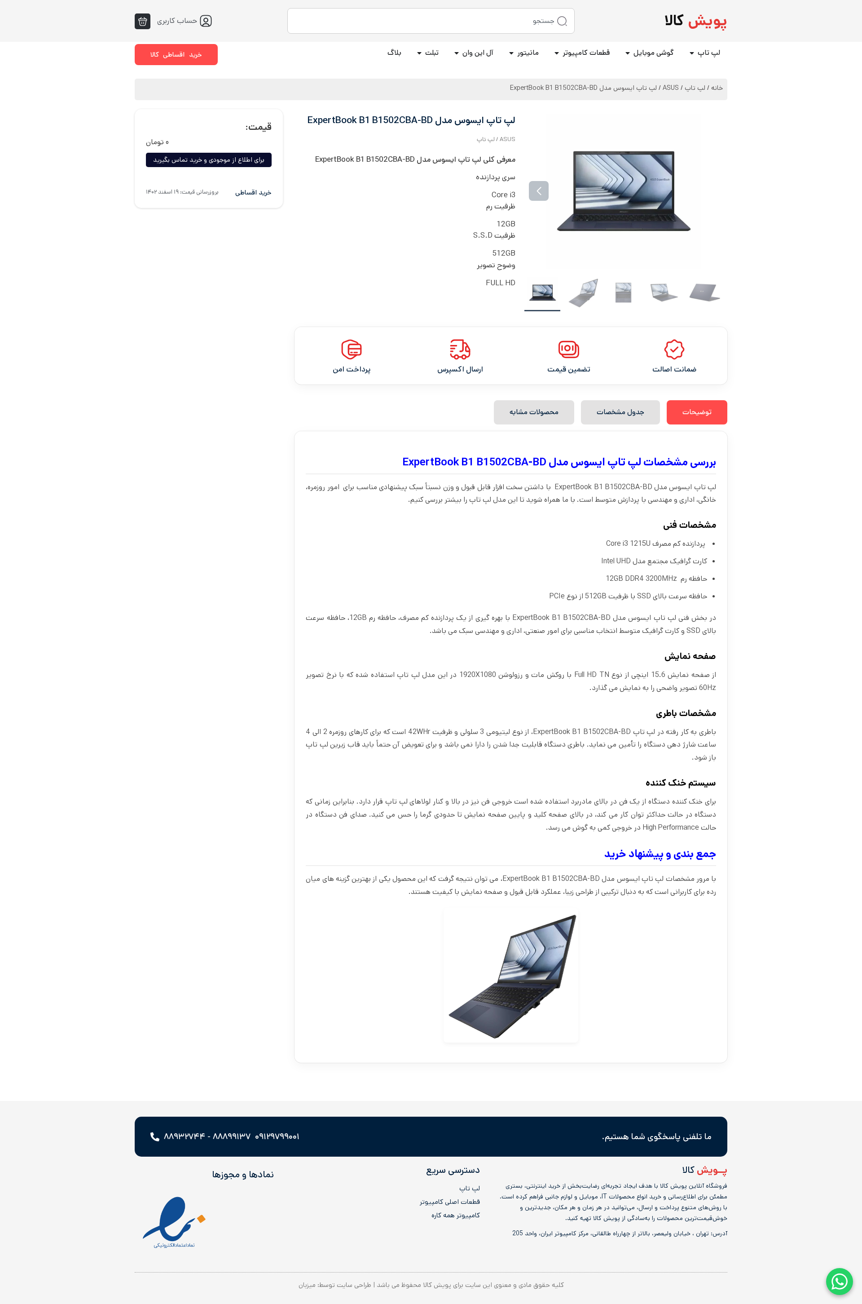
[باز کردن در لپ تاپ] (691, 53)
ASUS (671, 88)
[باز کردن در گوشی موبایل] (627, 53)
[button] (708, 191)
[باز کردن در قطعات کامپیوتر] (556, 53)
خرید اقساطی (253, 192)
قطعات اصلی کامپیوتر (449, 1202)
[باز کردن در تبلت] (419, 53)
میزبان (307, 1285)
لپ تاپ (695, 88)
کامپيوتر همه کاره (455, 1215)
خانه (717, 88)
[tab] (697, 412)
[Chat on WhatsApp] (839, 1281)
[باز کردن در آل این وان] (456, 53)
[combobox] (431, 21)
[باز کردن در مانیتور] (511, 53)
